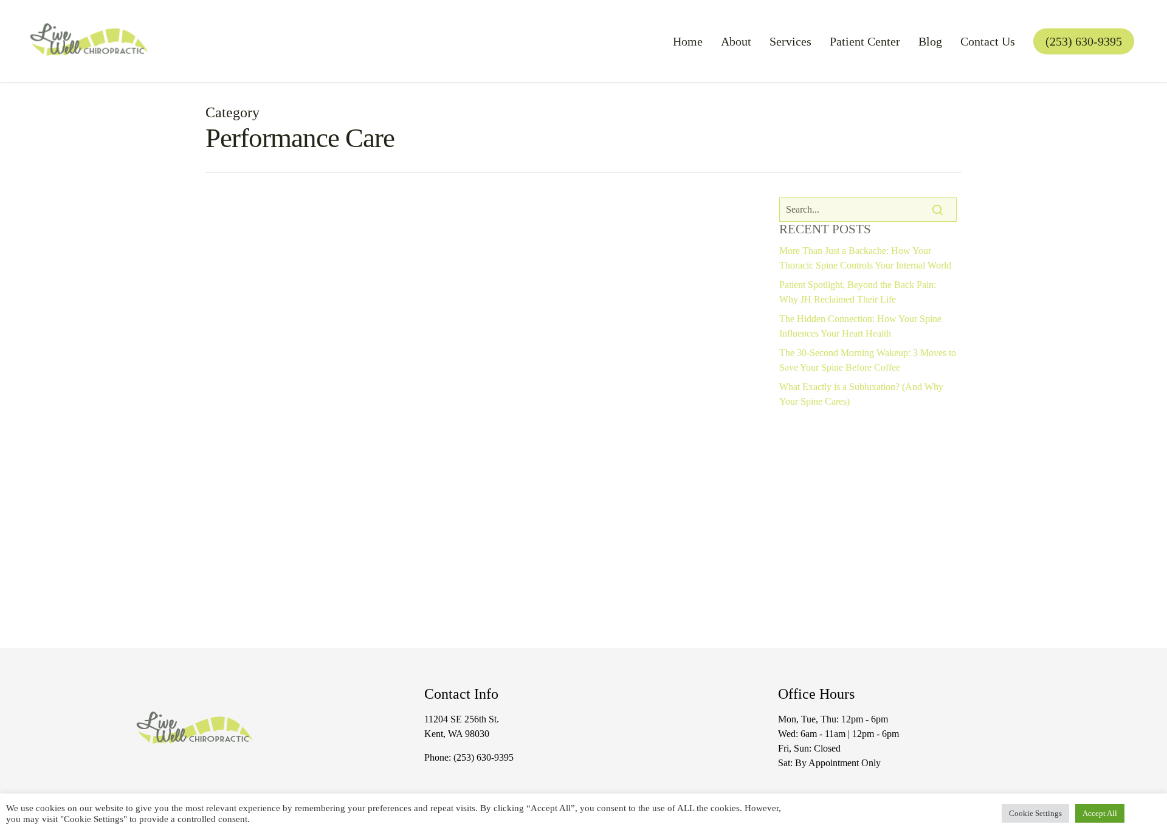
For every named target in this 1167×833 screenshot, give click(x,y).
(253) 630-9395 (483, 757)
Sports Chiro (408, 589)
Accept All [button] (1100, 813)
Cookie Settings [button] (1035, 813)
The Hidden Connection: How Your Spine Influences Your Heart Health (860, 326)
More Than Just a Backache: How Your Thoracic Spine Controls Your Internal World (865, 257)
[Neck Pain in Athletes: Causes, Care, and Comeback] (480, 459)
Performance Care (334, 589)
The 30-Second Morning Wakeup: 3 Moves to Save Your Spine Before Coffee (867, 360)
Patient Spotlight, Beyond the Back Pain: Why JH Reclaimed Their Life (857, 291)
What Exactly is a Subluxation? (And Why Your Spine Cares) (861, 394)
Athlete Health (256, 589)
